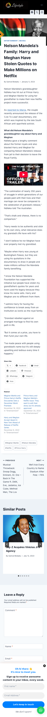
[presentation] (23, 528)
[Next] (40, 544)
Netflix (8, 448)
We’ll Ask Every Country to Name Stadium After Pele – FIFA (35, 467)
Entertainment (11, 41)
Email (8, 658)
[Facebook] (32, 12)
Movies (22, 41)
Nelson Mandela (29, 443)
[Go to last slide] (7, 544)
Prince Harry (20, 448)
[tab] (18, 576)
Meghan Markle (12, 443)
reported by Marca (16, 110)
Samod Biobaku (13, 82)
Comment (11, 610)
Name (9, 646)
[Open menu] (41, 5)
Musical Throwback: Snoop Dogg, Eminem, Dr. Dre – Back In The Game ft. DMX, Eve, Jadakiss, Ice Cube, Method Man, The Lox (12, 476)
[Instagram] (42, 12)
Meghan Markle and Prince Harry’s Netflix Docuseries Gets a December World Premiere (12, 401)
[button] (40, 710)
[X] (37, 12)
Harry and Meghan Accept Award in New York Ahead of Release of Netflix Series (12, 422)
